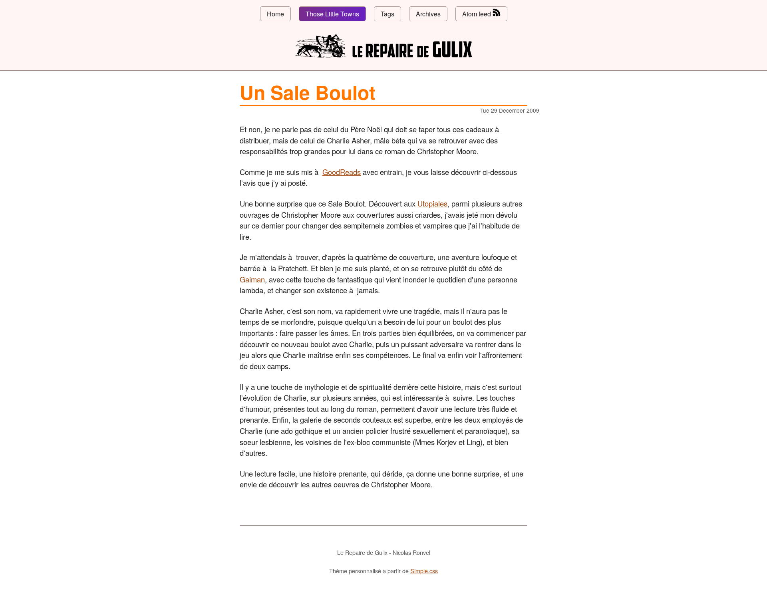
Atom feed (477, 13)
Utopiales (432, 203)
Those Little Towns (332, 13)
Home (275, 13)
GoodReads (341, 172)
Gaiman (252, 279)
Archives (428, 13)
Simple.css (424, 570)
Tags (387, 13)
